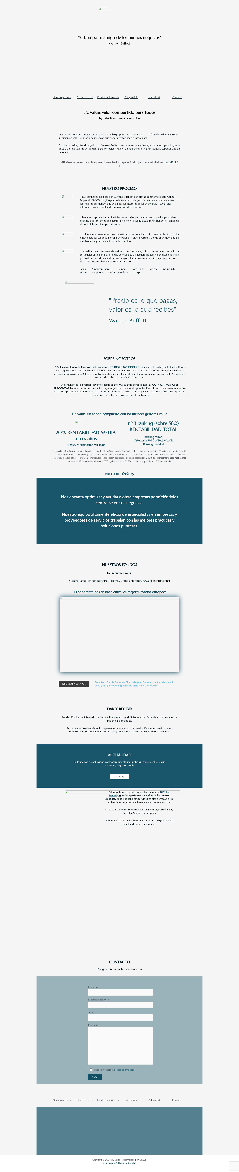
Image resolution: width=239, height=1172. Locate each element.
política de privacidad (124, 1069)
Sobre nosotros (85, 97)
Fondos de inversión (108, 97)
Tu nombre (93, 987)
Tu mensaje (93, 1025)
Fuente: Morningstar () (86, 445)
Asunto (91, 1012)
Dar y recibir (131, 97)
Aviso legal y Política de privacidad (119, 1163)
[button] (74, 684)
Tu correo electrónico (98, 999)
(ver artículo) (171, 162)
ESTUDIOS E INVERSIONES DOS (126, 367)
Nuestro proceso (62, 97)
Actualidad (154, 97)
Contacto (177, 97)
